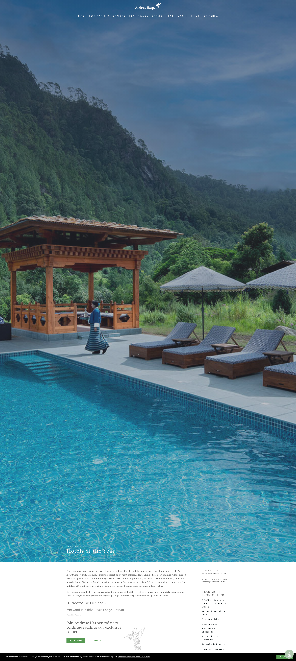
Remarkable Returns (213, 644)
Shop (170, 16)
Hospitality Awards (213, 649)
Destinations (99, 16)
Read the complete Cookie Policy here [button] (134, 657)
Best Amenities (210, 619)
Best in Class (209, 624)
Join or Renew (207, 16)
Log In (183, 16)
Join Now (75, 640)
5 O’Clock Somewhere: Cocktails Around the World (215, 603)
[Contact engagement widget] (289, 654)
